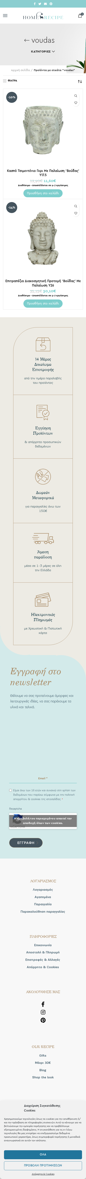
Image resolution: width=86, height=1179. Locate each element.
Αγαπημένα (43, 897)
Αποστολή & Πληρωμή (43, 952)
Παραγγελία (43, 904)
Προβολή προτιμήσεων (43, 1165)
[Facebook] (34, 3)
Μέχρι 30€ (43, 1063)
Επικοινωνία (43, 945)
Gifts (42, 1056)
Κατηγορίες (41, 51)
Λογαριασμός (43, 890)
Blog (42, 1070)
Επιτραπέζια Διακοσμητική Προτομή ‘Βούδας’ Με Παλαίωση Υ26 (43, 283)
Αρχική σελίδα (20, 70)
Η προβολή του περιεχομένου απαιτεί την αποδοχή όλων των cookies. (43, 821)
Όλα (43, 1154)
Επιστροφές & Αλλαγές (42, 960)
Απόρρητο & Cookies (43, 1174)
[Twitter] (40, 3)
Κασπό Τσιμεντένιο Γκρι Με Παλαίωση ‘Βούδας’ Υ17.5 (43, 173)
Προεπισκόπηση (75, 95)
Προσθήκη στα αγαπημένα (75, 102)
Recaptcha (15, 808)
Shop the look (43, 1077)
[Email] (45, 3)
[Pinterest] (51, 3)
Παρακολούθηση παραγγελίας (43, 912)
